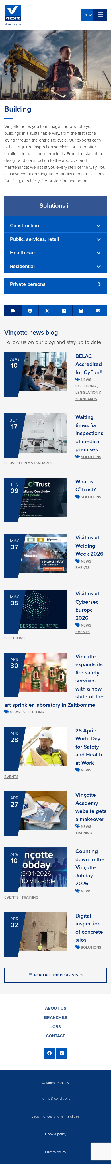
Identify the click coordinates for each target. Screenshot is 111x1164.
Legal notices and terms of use (55, 1116)
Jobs (55, 1026)
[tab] (55, 226)
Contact (55, 1035)
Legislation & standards (28, 463)
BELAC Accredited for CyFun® (88, 364)
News (86, 380)
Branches (55, 1017)
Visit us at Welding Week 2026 (89, 546)
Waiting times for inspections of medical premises (89, 433)
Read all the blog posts (58, 975)
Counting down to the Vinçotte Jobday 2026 (89, 867)
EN (85, 15)
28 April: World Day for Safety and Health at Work (88, 747)
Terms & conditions (55, 1098)
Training (83, 833)
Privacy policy (55, 1152)
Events (82, 567)
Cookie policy (55, 1134)
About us (55, 1008)
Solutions (85, 386)
